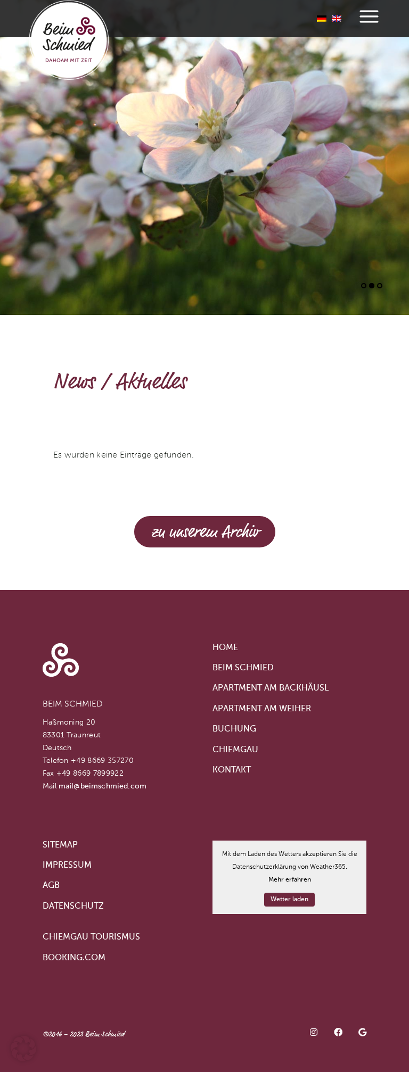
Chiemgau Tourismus (91, 937)
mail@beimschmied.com (102, 786)
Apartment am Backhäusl (270, 688)
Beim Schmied (243, 668)
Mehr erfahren (289, 880)
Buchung (234, 729)
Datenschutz (73, 906)
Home (225, 648)
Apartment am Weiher (261, 709)
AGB (51, 886)
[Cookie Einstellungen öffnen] (23, 1059)
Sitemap (60, 845)
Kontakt (231, 770)
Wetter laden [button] (289, 899)
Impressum (67, 865)
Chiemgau (235, 750)
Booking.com (74, 958)
